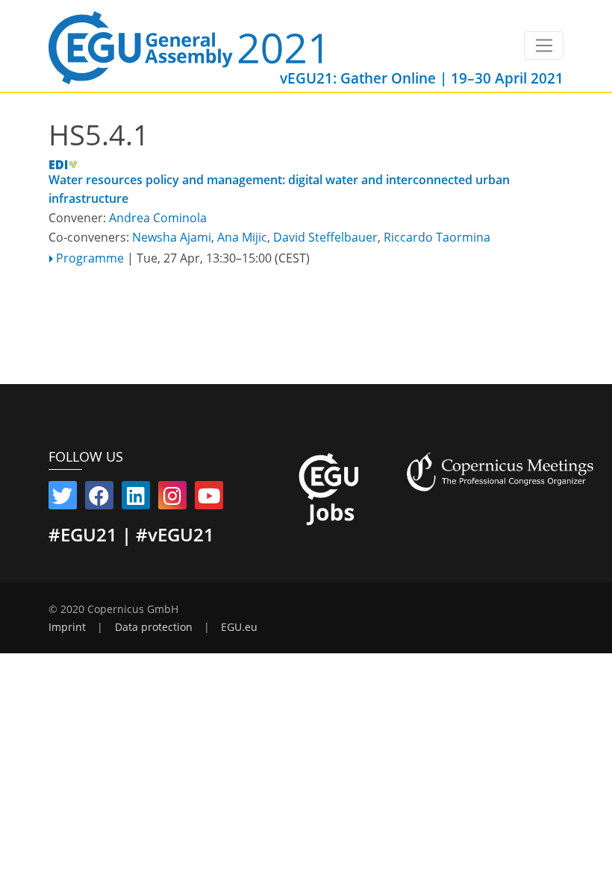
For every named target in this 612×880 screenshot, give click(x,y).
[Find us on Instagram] (172, 499)
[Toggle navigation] (543, 45)
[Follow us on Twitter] (63, 499)
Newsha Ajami (171, 237)
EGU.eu (239, 627)
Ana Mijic (242, 237)
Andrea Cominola (158, 218)
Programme (90, 258)
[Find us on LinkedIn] (136, 499)
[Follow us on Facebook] (99, 499)
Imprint (67, 627)
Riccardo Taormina (437, 237)
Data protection (154, 627)
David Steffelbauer (325, 237)
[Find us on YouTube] (209, 499)
